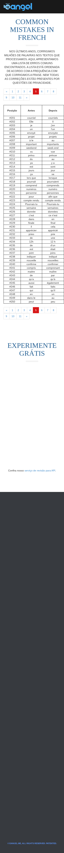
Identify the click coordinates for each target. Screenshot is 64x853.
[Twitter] (40, 7)
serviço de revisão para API (40, 470)
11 (20, 97)
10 (13, 97)
